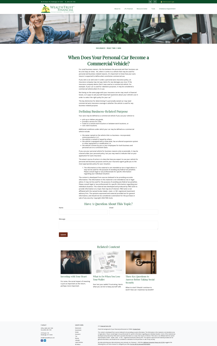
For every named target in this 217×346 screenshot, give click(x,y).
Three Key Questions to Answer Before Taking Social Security (140, 279)
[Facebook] (155, 1)
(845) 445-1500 (71, 2)
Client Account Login (168, 2)
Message (62, 219)
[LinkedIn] (150, 1)
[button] (117, 8)
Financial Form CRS (105, 326)
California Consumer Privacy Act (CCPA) (154, 342)
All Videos (77, 344)
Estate (77, 332)
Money (77, 338)
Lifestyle (77, 340)
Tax (76, 336)
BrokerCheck (136, 329)
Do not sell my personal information (140, 344)
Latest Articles (79, 342)
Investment (78, 330)
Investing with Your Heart (74, 276)
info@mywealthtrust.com (48, 338)
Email (111, 208)
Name (61, 208)
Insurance (77, 334)
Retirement (78, 328)
